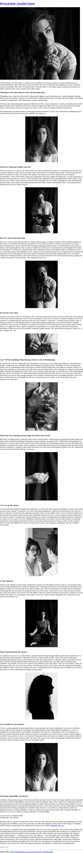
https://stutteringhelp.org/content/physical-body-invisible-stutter (31, 852)
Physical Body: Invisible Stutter (17, 3)
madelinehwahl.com (57, 825)
